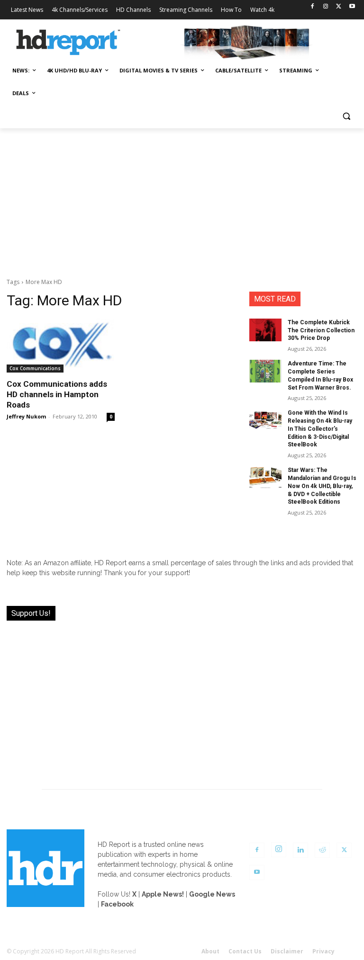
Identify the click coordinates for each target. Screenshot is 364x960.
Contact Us (245, 951)
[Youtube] (351, 6)
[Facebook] (312, 6)
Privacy (323, 951)
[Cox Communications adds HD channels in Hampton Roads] (61, 346)
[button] (346, 116)
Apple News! (163, 894)
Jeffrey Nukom (26, 416)
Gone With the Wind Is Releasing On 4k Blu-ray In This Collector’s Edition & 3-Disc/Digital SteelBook (320, 428)
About (210, 951)
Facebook (117, 904)
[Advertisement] (182, 199)
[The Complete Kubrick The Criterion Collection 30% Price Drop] (265, 330)
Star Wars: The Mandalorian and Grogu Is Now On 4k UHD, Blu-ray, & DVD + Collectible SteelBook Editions (322, 486)
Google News (212, 894)
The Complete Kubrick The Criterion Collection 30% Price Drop (321, 330)
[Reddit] (322, 850)
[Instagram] (325, 6)
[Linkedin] (300, 850)
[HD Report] (68, 42)
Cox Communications (35, 368)
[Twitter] (338, 6)
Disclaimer (287, 951)
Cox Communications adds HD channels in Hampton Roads (57, 394)
